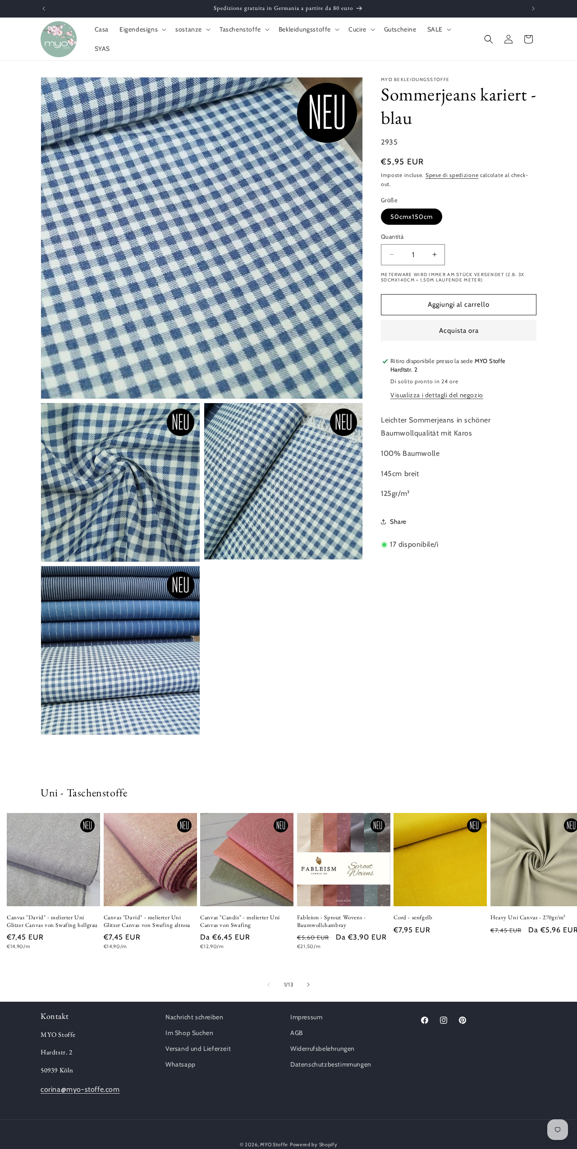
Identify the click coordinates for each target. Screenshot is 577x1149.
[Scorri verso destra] (308, 985)
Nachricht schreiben (194, 1017)
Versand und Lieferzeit (198, 1049)
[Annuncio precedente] (44, 8)
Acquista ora (459, 331)
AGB (296, 1033)
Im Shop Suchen (189, 1033)
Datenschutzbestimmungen (330, 1065)
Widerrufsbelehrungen (322, 1049)
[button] (142, 29)
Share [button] (398, 521)
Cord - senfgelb (413, 917)
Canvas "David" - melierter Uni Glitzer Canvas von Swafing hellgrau (52, 920)
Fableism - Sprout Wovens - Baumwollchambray (331, 920)
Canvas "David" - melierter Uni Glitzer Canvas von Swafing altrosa (147, 920)
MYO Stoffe (274, 1144)
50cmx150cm (411, 217)
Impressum (306, 1017)
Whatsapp (180, 1065)
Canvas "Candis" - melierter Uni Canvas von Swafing (240, 920)
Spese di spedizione (452, 175)
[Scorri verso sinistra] (269, 985)
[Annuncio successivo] (533, 8)
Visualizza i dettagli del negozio (436, 395)
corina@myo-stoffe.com (80, 1089)
